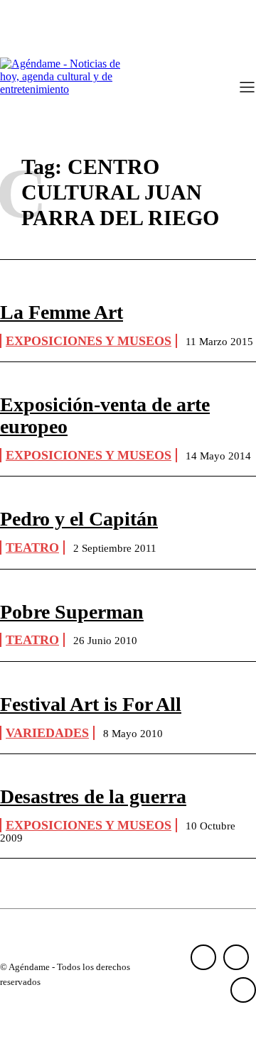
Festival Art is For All (90, 704)
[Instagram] (236, 957)
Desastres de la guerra (93, 796)
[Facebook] (203, 957)
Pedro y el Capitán (79, 519)
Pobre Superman (72, 612)
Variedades (47, 733)
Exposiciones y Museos (88, 341)
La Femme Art (61, 312)
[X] (243, 990)
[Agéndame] (64, 88)
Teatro (32, 547)
